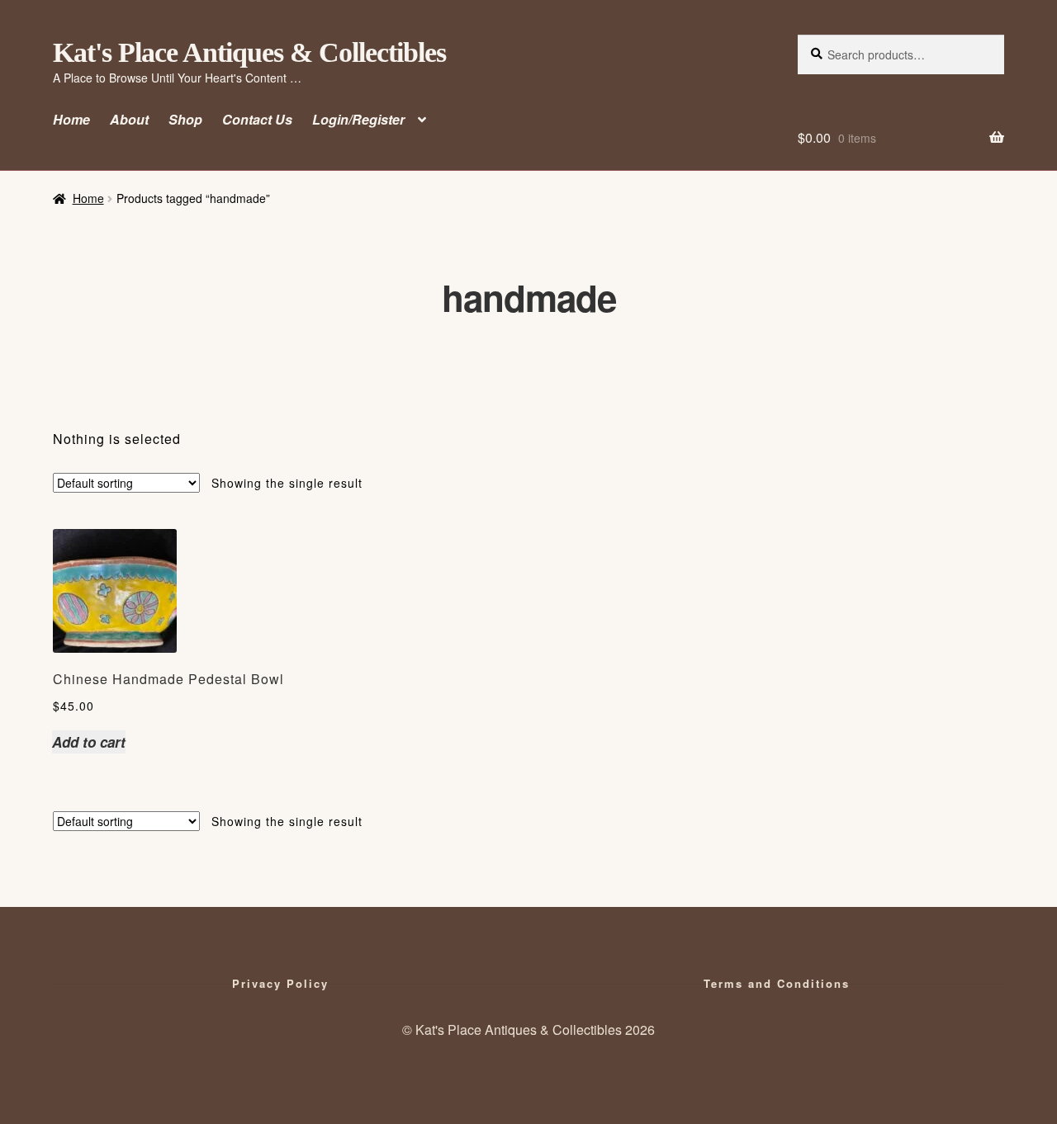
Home (71, 119)
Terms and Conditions (777, 983)
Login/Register (358, 119)
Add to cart (89, 742)
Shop (185, 119)
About (129, 119)
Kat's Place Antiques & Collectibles (249, 52)
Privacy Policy (280, 983)
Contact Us (257, 119)
